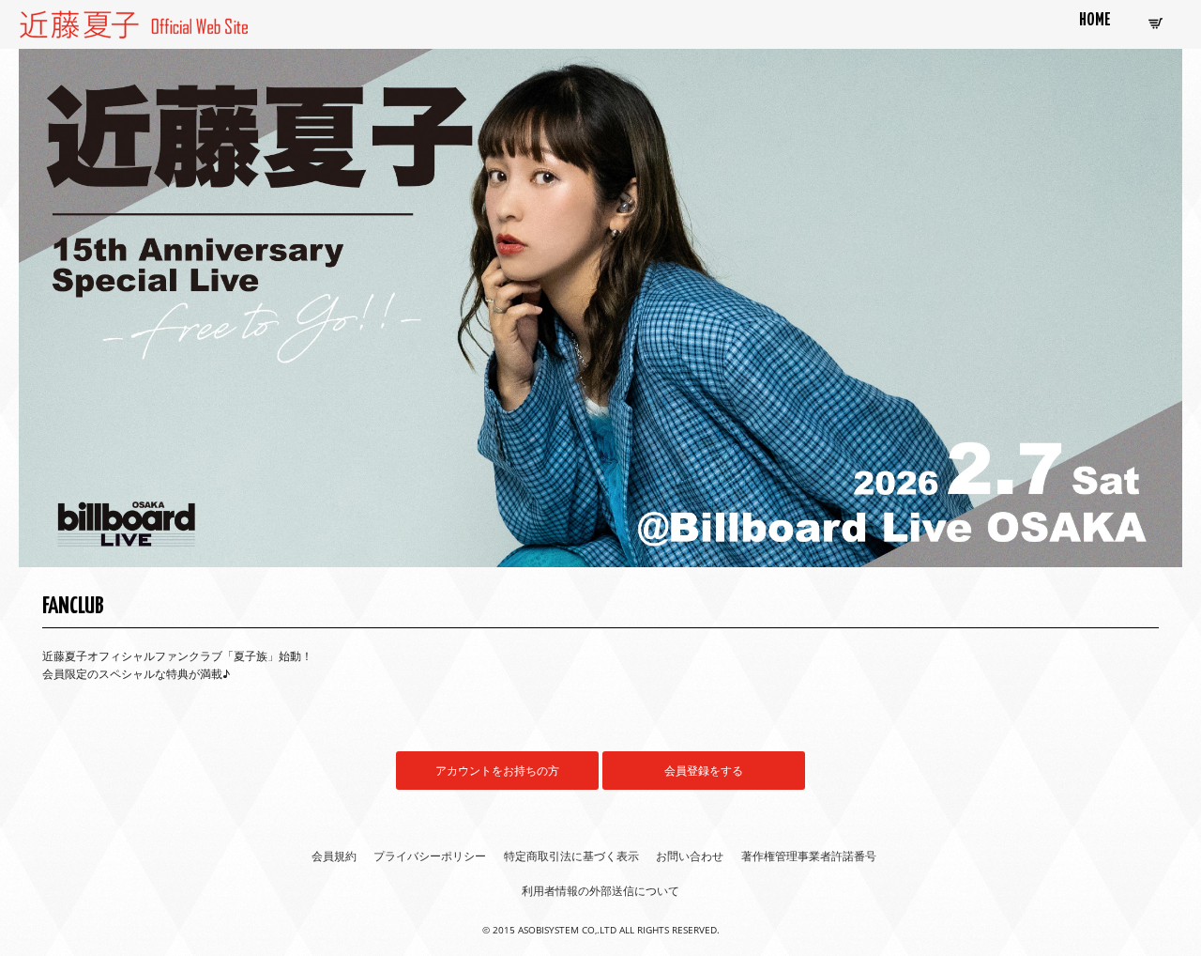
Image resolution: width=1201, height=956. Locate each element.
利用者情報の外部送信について (600, 891)
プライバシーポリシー (429, 856)
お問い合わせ (689, 856)
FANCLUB (73, 606)
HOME (1095, 20)
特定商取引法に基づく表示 (571, 856)
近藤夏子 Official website (93, 21)
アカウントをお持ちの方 (497, 771)
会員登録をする (703, 771)
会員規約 (334, 856)
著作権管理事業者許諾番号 (808, 856)
